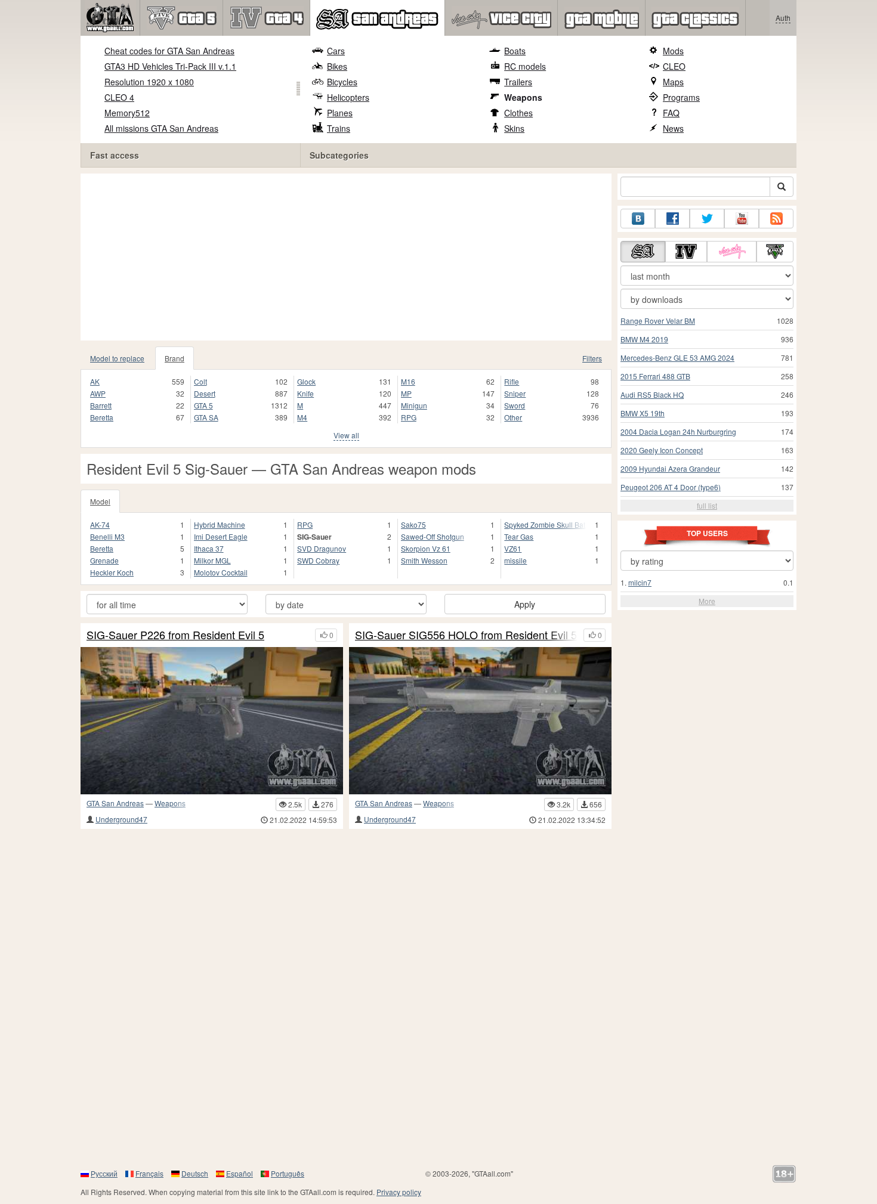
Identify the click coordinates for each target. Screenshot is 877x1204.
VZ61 (512, 548)
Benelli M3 (107, 536)
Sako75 (413, 524)
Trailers (518, 82)
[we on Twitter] (707, 218)
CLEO (674, 66)
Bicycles (342, 82)
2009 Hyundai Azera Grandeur (670, 468)
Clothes (518, 113)
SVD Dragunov (321, 548)
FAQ (671, 113)
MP (406, 393)
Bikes (337, 66)
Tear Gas (518, 536)
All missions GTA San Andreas (161, 128)
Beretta (101, 417)
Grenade (104, 560)
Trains (338, 128)
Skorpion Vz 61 (425, 548)
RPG (408, 417)
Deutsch (194, 1173)
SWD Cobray (318, 560)
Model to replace (117, 358)
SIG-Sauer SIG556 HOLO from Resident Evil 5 (466, 635)
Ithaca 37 (209, 548)
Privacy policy (398, 1192)
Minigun (414, 405)
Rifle (511, 381)
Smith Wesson (424, 560)
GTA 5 (203, 405)
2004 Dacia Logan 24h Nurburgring (678, 431)
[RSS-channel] (776, 218)
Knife (305, 393)
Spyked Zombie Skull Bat (544, 524)
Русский (104, 1173)
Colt (200, 381)
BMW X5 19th (642, 413)
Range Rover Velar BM (657, 320)
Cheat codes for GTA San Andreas (169, 51)
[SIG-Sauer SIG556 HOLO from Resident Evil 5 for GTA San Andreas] (480, 720)
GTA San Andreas (115, 803)
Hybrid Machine (219, 524)
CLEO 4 (119, 97)
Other (513, 417)
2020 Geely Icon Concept (661, 450)
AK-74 (100, 524)
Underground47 (121, 819)
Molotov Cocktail (221, 572)
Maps (673, 82)
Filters (592, 358)
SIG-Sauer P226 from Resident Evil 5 (175, 635)
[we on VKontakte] (637, 218)
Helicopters (348, 97)
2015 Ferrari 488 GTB (655, 376)
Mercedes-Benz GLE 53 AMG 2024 (677, 357)
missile (515, 560)
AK (95, 381)
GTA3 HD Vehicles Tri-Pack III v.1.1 (170, 66)
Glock (306, 381)
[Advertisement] (346, 257)
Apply (524, 604)
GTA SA (206, 417)
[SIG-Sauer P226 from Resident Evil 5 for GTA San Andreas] (212, 720)
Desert (204, 393)
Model (100, 501)
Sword (514, 405)
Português (287, 1173)
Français (149, 1173)
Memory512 (127, 113)
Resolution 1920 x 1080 (149, 82)
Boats (515, 51)
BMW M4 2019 (644, 339)
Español (239, 1173)
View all (346, 435)
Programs (681, 97)
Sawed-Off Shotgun (432, 536)
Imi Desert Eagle (221, 536)
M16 (408, 381)
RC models (525, 66)
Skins (514, 128)
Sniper (515, 393)
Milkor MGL (212, 560)
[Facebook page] (672, 218)
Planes (340, 113)
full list (707, 505)
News (673, 128)
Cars (336, 51)
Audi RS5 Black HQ (652, 394)
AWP (98, 393)
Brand (174, 358)
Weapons (523, 97)
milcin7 (639, 582)
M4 (302, 417)
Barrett (101, 405)
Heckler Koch (112, 572)
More (707, 601)
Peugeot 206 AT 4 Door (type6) (670, 487)
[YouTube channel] (741, 218)
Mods (673, 51)
